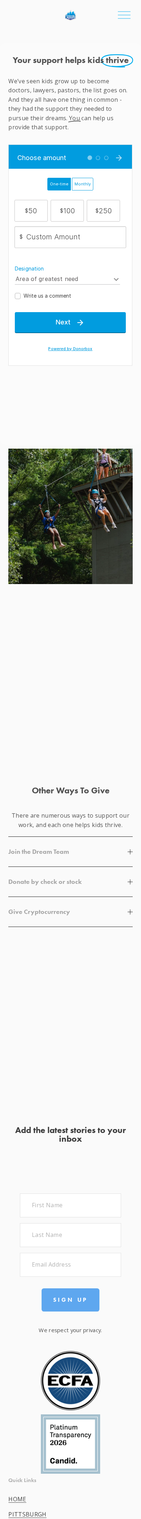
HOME (17, 1499)
